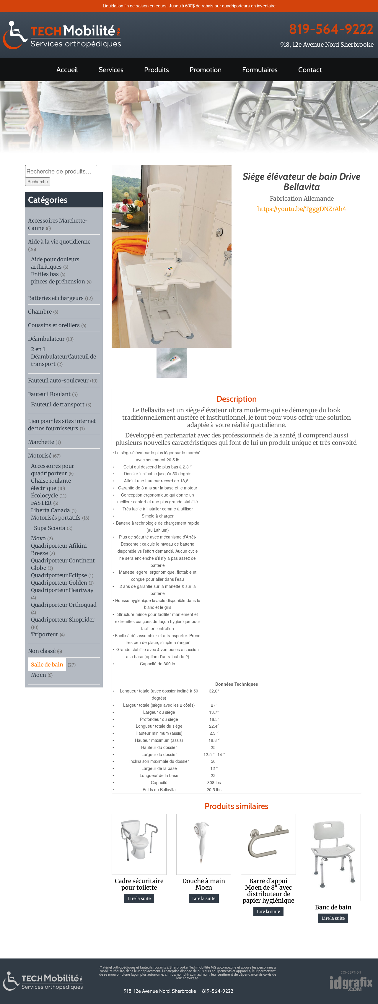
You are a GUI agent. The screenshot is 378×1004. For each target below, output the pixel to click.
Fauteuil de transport (57, 404)
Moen (38, 675)
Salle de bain (47, 664)
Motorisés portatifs (56, 517)
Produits (156, 69)
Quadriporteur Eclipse (59, 575)
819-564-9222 (331, 29)
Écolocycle (44, 495)
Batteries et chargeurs (56, 298)
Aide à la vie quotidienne (59, 241)
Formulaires (260, 69)
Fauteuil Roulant (49, 394)
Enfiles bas (45, 274)
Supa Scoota (49, 528)
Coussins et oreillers (54, 325)
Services (111, 69)
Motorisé (39, 455)
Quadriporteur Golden (59, 582)
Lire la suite (139, 898)
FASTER (41, 502)
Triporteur (44, 634)
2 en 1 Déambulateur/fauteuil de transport (63, 356)
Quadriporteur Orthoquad (64, 604)
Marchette (41, 442)
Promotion (205, 69)
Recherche (37, 181)
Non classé (42, 651)
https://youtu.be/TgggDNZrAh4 (301, 209)
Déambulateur (46, 338)
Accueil (67, 69)
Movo (38, 538)
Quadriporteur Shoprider (62, 619)
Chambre (40, 311)
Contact (310, 69)
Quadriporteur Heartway (62, 590)
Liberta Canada (50, 510)
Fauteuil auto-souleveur (58, 380)
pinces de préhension (58, 281)
